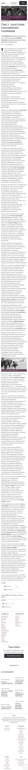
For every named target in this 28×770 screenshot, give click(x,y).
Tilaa (23, 3)
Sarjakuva (3, 635)
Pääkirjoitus (4, 632)
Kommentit (13, 665)
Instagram (7, 730)
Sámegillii (3, 633)
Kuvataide (3, 622)
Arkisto (21, 753)
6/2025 (17, 621)
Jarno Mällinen (9, 44)
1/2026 (17, 619)
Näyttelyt (3, 627)
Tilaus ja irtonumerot (21, 759)
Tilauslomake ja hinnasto (14, 655)
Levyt (2, 624)
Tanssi (2, 637)
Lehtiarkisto (18, 625)
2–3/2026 (17, 617)
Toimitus (21, 762)
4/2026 (17, 616)
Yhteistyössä (21, 760)
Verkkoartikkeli (4, 641)
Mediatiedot (21, 764)
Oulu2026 (3, 629)
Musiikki (3, 625)
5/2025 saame (18, 622)
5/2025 (17, 624)
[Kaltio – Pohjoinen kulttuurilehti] (14, 3)
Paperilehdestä (5, 630)
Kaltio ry (21, 765)
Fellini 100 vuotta (5, 21)
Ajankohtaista (4, 616)
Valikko (3, 3)
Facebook (7, 728)
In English (3, 619)
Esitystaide (4, 617)
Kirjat (2, 621)
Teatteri (3, 640)
